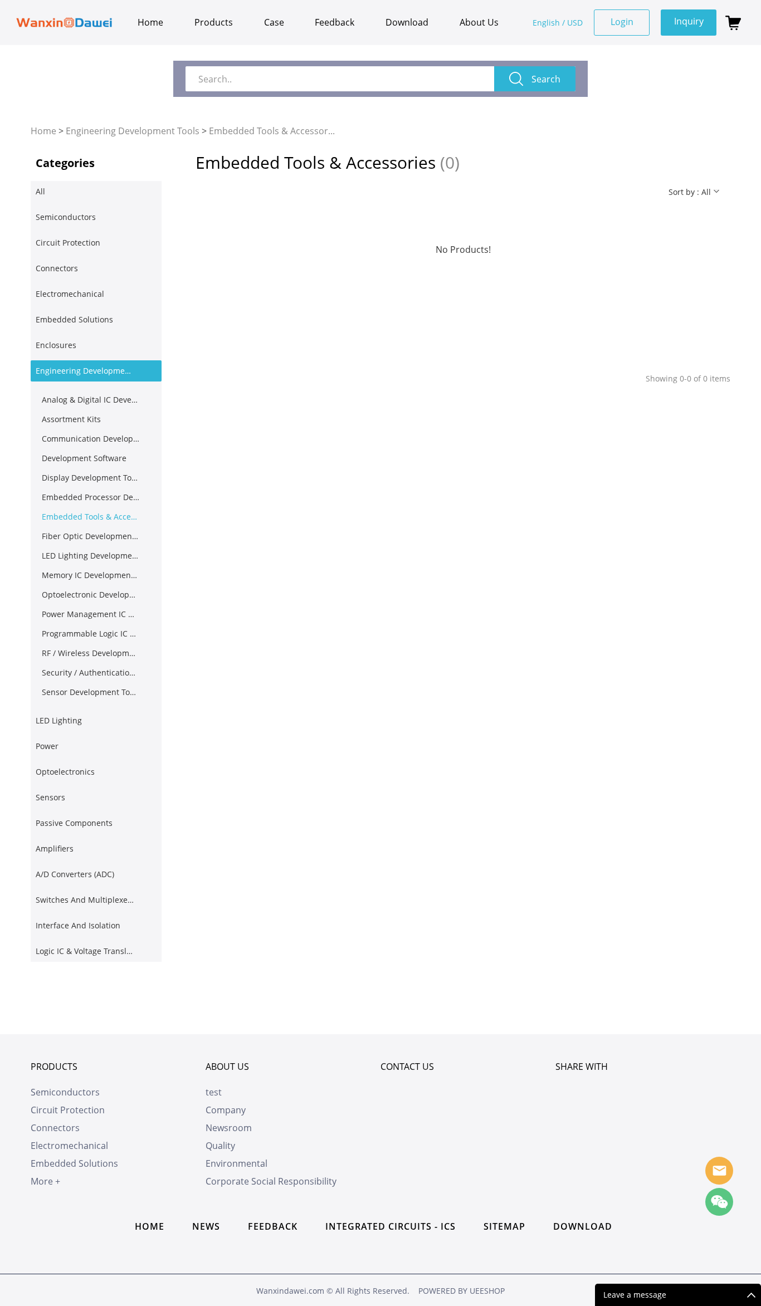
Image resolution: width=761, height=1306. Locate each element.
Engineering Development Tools (132, 131)
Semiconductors (66, 217)
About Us (479, 22)
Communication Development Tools (91, 438)
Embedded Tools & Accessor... (272, 131)
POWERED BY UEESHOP (461, 1290)
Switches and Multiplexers (85, 899)
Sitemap (504, 1226)
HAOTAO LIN (719, 1171)
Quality (220, 1145)
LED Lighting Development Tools (91, 555)
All (40, 191)
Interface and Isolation (78, 925)
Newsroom (229, 1128)
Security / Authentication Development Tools (91, 672)
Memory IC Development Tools (91, 575)
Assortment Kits (71, 419)
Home (150, 22)
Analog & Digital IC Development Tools (91, 399)
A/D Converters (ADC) (75, 874)
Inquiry (689, 21)
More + (45, 1181)
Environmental (236, 1163)
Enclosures (56, 345)
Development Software (84, 458)
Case (274, 22)
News (206, 1226)
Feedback (334, 22)
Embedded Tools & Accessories (91, 516)
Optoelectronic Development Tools (91, 594)
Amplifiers (55, 848)
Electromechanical (70, 293)
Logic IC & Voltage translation (85, 951)
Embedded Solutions (74, 319)
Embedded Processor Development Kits (91, 497)
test (214, 1092)
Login (622, 22)
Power (47, 746)
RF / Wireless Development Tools (91, 653)
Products (213, 22)
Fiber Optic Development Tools (91, 536)
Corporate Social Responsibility (271, 1181)
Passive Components (74, 823)
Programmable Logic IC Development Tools (91, 633)
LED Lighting (59, 720)
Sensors (50, 797)
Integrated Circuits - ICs (390, 1226)
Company (226, 1110)
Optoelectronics (65, 771)
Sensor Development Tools (91, 692)
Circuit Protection (68, 242)
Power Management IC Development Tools (91, 614)
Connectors (57, 268)
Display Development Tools (91, 477)
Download (407, 22)
